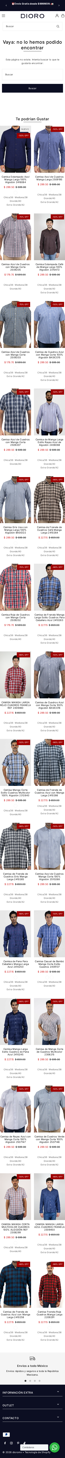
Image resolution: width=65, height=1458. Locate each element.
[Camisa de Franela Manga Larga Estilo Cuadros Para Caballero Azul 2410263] (49, 587)
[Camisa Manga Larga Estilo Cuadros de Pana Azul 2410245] (15, 1021)
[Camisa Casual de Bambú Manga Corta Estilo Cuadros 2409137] (49, 933)
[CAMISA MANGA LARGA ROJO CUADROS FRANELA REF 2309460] (15, 674)
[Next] (59, 5)
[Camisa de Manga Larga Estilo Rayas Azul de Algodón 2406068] (49, 411)
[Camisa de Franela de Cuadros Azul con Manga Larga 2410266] (49, 762)
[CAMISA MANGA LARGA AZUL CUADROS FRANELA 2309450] (49, 1196)
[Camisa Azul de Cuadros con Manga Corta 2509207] (15, 411)
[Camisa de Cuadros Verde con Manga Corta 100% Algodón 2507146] (49, 1109)
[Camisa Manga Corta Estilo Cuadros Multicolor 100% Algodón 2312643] (15, 762)
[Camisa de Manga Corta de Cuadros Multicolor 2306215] (49, 1021)
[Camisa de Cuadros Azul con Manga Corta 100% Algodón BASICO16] (49, 674)
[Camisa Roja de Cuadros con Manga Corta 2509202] (15, 587)
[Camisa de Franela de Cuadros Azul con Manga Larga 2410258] (15, 1284)
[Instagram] (11, 1443)
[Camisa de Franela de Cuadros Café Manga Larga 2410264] (49, 499)
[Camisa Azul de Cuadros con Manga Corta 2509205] (15, 236)
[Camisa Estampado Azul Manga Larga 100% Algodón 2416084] (15, 149)
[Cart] (62, 15)
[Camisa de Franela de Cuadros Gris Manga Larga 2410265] (15, 846)
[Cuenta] (57, 15)
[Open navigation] (10, 15)
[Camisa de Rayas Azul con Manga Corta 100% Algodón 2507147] (15, 1109)
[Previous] (6, 5)
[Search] (58, 26)
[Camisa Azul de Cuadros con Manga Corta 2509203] (15, 324)
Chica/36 (8, 197)
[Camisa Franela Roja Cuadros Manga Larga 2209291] (49, 1284)
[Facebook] (5, 1443)
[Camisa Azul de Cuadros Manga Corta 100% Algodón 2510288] (49, 846)
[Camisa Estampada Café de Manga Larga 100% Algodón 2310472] (49, 236)
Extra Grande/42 (16, 204)
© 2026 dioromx (12, 1452)
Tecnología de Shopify (38, 1452)
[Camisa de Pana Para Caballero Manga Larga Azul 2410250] (15, 933)
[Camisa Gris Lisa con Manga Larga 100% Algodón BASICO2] (15, 499)
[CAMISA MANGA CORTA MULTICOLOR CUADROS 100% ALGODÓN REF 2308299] (15, 1196)
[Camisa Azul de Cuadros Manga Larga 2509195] (49, 149)
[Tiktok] (24, 1443)
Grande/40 (15, 201)
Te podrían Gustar (32, 119)
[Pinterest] (18, 1443)
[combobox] (32, 26)
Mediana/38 (21, 197)
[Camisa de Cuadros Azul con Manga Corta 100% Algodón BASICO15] (49, 324)
